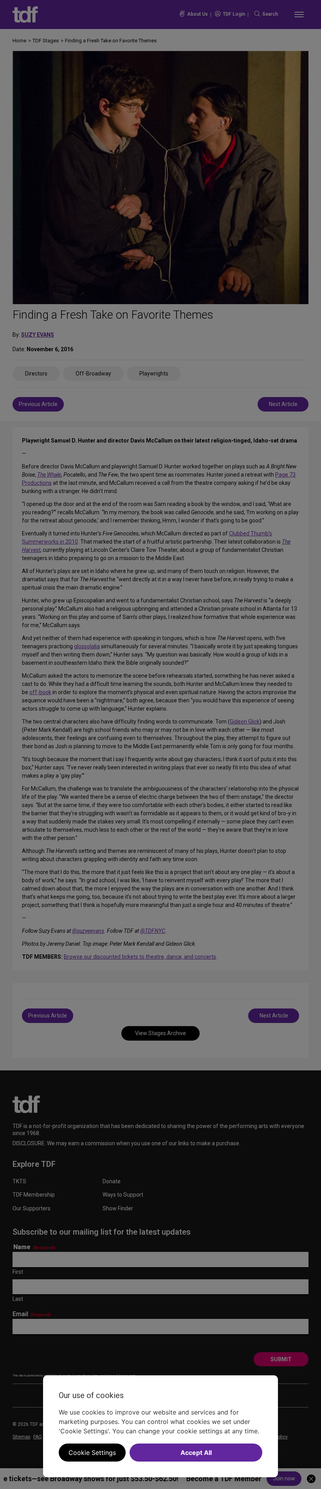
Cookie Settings (92, 1452)
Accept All (196, 1452)
